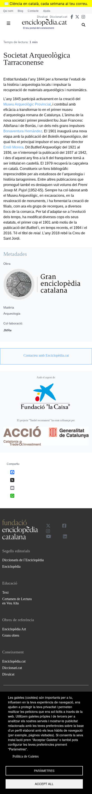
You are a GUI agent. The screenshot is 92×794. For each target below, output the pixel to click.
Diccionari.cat (58, 16)
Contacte (33, 11)
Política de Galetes (26, 756)
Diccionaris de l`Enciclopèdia (23, 560)
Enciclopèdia (11, 566)
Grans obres (10, 635)
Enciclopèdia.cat (13, 661)
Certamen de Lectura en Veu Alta (17, 601)
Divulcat (42, 16)
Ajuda (46, 11)
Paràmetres (44, 770)
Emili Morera (13, 147)
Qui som (8, 11)
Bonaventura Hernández (22, 131)
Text (5, 592)
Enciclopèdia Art (14, 629)
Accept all (44, 783)
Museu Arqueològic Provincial (27, 104)
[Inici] (44, 22)
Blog (20, 11)
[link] (46, 355)
